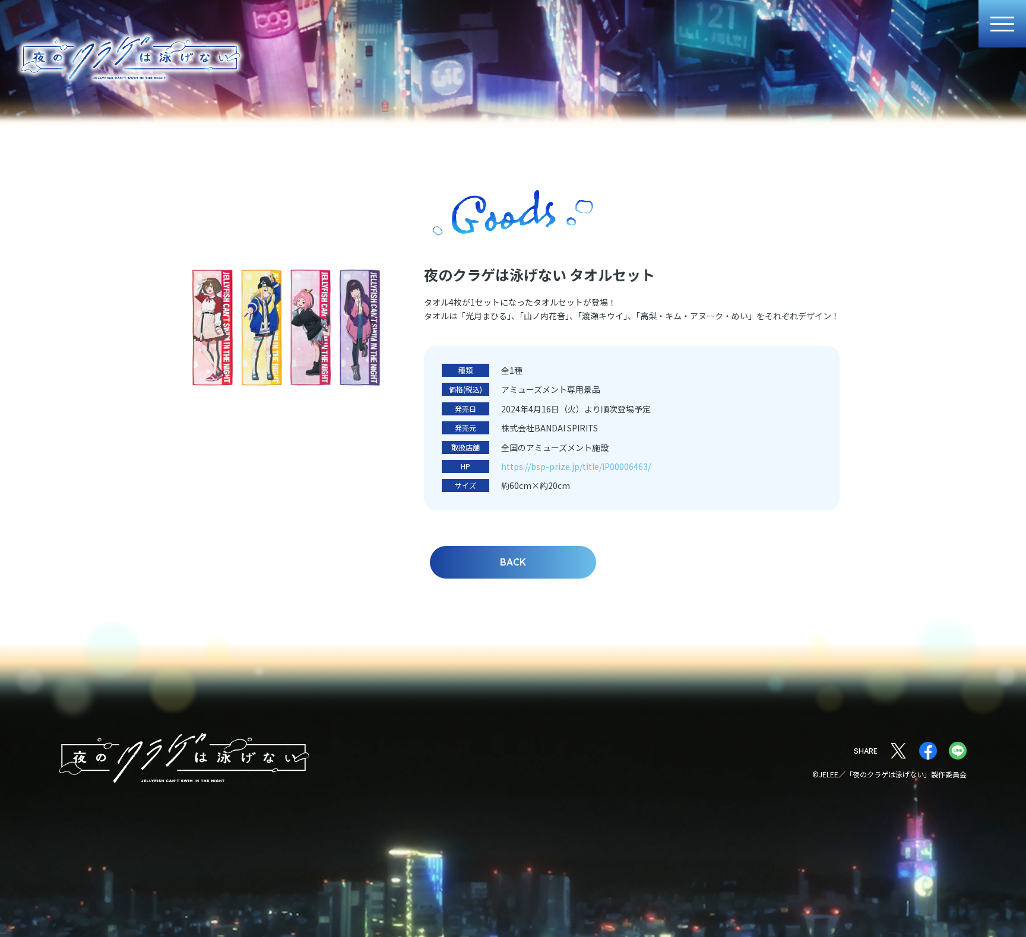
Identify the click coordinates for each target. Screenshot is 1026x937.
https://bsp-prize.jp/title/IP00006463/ (576, 466)
